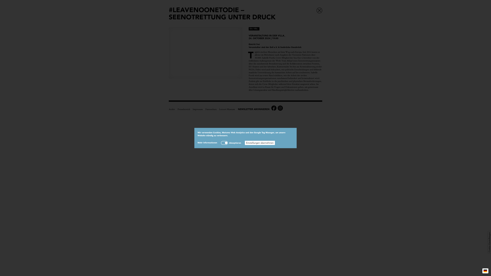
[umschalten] (224, 143)
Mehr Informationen (207, 142)
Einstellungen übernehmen (260, 142)
